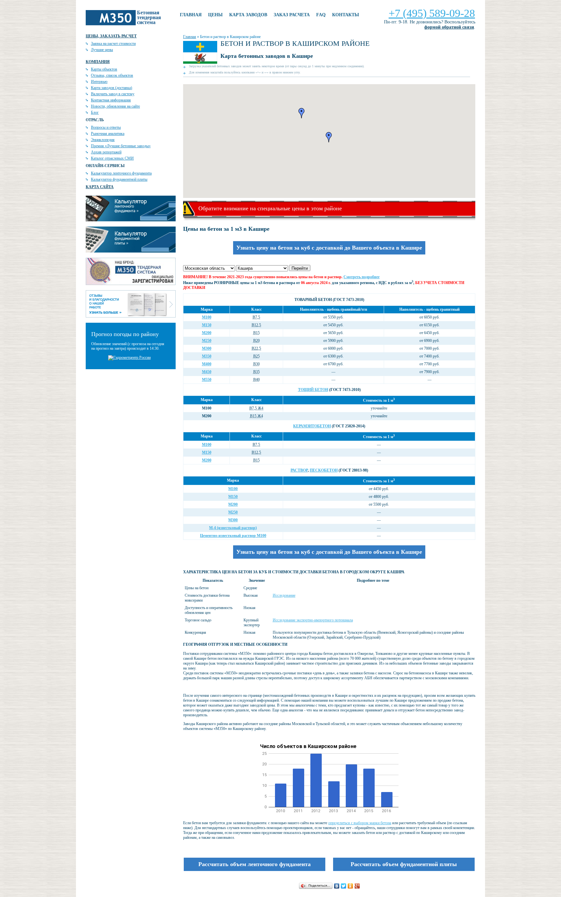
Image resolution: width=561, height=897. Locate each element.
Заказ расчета (292, 14)
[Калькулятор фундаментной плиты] (131, 251)
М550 (206, 379)
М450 (206, 372)
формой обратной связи (449, 27)
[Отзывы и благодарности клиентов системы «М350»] (131, 316)
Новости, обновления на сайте (115, 106)
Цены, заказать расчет (111, 36)
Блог (95, 112)
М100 (206, 317)
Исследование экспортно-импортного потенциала (313, 620)
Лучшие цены (102, 49)
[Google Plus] (357, 886)
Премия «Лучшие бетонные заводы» (121, 146)
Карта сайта (100, 187)
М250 (206, 340)
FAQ (321, 14)
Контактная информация (111, 100)
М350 (206, 356)
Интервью (99, 81)
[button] (301, 113)
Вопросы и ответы (106, 127)
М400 (206, 364)
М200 (206, 333)
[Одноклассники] (350, 886)
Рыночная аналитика (107, 133)
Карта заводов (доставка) (111, 87)
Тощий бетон (313, 389)
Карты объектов (104, 69)
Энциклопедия (103, 139)
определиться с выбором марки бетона (359, 823)
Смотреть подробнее (361, 277)
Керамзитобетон (312, 426)
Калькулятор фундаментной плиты (119, 179)
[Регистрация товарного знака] (131, 283)
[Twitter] (343, 886)
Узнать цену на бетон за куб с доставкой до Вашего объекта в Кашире (329, 247)
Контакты (345, 14)
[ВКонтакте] (336, 886)
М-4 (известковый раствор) (233, 528)
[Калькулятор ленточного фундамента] (131, 220)
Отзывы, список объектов (112, 75)
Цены (215, 14)
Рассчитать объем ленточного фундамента (254, 864)
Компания (98, 61)
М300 (206, 348)
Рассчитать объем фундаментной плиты (404, 864)
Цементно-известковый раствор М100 (233, 535)
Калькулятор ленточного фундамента (121, 173)
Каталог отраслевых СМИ (112, 158)
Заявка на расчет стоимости (113, 43)
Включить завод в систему (112, 94)
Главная (191, 14)
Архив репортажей (106, 152)
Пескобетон (324, 470)
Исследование (284, 595)
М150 (206, 325)
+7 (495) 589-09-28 (432, 13)
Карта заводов (248, 14)
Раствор (299, 470)
